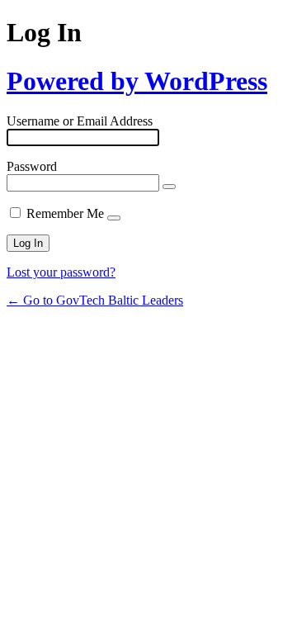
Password (32, 166)
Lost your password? (61, 272)
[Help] (113, 217)
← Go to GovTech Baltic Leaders (95, 300)
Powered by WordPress (137, 81)
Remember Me (65, 213)
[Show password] (169, 186)
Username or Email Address (80, 121)
